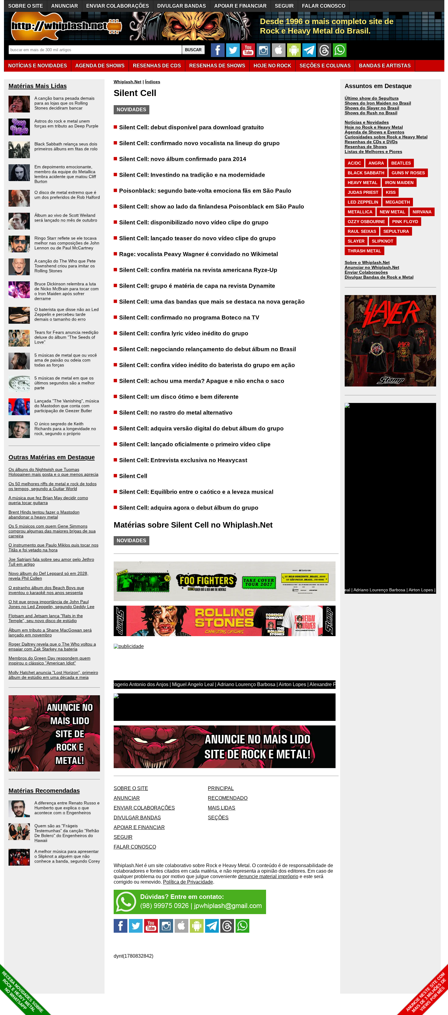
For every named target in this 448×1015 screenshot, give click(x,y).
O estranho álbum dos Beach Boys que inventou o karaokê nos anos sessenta (46, 590)
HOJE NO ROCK (272, 65)
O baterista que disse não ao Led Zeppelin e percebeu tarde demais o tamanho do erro (66, 314)
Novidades (131, 109)
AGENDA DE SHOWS (100, 65)
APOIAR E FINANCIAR (240, 6)
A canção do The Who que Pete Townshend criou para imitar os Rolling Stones (65, 265)
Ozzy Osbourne (366, 221)
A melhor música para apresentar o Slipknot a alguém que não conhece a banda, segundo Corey (67, 856)
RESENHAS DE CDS (157, 65)
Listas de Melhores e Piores (373, 151)
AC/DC (354, 163)
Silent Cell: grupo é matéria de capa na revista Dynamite (197, 286)
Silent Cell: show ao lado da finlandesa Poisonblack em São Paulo (211, 206)
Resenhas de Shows (366, 146)
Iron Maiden (399, 182)
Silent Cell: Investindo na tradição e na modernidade (192, 175)
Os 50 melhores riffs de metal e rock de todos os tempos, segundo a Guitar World (53, 486)
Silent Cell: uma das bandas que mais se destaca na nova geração (212, 301)
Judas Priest (363, 192)
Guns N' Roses (408, 172)
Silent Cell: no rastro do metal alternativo (176, 412)
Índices (152, 81)
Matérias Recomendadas (44, 790)
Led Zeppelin (363, 202)
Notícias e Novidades (367, 122)
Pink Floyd (405, 221)
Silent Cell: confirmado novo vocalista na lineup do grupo (199, 143)
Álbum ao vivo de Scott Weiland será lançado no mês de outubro (65, 218)
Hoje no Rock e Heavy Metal (374, 127)
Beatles (401, 163)
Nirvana (422, 211)
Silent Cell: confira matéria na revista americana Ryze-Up (198, 270)
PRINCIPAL (221, 788)
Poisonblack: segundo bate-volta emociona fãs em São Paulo (205, 190)
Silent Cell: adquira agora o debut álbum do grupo (188, 507)
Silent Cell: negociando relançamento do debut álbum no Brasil (207, 349)
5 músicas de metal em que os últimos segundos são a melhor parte (64, 383)
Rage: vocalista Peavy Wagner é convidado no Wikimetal (198, 254)
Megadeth (398, 202)
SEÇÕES (325, 65)
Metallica (360, 211)
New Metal (392, 211)
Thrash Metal (364, 250)
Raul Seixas (362, 231)
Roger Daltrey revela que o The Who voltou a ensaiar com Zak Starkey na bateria (52, 646)
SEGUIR (284, 6)
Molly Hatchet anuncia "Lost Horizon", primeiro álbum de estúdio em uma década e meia (53, 675)
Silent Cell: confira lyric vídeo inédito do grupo (183, 333)
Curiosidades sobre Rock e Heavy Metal (386, 136)
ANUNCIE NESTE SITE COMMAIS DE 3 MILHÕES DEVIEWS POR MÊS (426, 992)
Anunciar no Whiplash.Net (372, 267)
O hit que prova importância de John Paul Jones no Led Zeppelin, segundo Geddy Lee (51, 604)
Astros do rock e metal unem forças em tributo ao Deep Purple (66, 123)
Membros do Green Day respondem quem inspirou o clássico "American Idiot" (50, 660)
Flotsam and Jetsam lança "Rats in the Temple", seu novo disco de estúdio (46, 618)
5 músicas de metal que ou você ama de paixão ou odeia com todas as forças (65, 360)
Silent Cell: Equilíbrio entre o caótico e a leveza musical (196, 492)
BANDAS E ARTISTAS (385, 65)
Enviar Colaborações (366, 272)
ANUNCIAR (64, 6)
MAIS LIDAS (221, 807)
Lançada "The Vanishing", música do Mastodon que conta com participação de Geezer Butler (66, 405)
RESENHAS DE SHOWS (217, 65)
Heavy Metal (363, 182)
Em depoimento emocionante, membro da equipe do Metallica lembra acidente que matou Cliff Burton (65, 174)
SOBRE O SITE (25, 6)
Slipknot (382, 241)
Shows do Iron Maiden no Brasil (378, 103)
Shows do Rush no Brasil (371, 112)
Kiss (391, 192)
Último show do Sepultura (372, 98)
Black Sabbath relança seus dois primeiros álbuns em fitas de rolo (66, 146)
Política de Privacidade (188, 882)
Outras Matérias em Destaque (52, 457)
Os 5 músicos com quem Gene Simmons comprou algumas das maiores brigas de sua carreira (52, 531)
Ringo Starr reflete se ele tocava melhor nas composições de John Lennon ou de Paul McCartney (66, 243)
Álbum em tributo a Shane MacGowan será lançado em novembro (50, 632)
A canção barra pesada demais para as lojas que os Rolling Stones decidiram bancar (64, 103)
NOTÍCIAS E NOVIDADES (37, 65)
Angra (376, 163)
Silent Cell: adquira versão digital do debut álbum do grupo (201, 428)
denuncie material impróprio (268, 876)
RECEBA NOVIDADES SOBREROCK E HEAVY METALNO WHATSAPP (22, 991)
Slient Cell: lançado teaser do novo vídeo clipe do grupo (197, 238)
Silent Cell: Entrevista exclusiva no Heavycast (183, 460)
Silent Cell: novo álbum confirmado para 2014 (182, 159)
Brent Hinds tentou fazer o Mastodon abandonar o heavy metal (44, 514)
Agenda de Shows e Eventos (374, 132)
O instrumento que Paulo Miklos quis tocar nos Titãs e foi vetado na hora (53, 547)
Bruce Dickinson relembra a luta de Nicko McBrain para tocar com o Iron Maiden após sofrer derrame (66, 291)
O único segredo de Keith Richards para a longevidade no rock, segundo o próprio (65, 428)
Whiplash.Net (127, 81)
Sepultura (396, 231)
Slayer (356, 241)
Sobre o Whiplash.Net (367, 262)
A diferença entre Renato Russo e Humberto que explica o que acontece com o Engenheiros (67, 807)
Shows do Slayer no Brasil (372, 107)
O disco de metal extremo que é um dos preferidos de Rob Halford (67, 195)
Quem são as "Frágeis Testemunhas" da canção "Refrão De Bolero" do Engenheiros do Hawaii (66, 833)
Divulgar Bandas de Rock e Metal (379, 277)
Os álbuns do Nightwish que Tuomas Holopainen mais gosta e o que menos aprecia (53, 472)
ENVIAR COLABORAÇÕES (117, 6)
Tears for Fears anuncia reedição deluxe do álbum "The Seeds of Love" (66, 337)
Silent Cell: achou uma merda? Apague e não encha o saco (201, 381)
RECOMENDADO (227, 798)
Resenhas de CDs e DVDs (371, 141)
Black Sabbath (366, 172)
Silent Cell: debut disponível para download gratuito (191, 127)
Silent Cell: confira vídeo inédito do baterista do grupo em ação (207, 365)
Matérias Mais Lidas (38, 86)
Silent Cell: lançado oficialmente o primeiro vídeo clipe (195, 444)
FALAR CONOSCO (323, 6)
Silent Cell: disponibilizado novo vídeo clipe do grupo (193, 222)
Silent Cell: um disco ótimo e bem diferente (179, 397)
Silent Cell (133, 476)
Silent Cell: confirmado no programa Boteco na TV (189, 317)
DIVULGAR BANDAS (181, 6)
